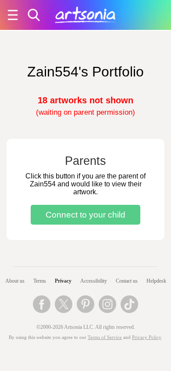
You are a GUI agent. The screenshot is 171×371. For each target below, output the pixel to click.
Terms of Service (105, 337)
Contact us (127, 281)
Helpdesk (156, 281)
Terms (39, 281)
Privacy (63, 281)
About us (15, 281)
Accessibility (93, 281)
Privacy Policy (146, 337)
